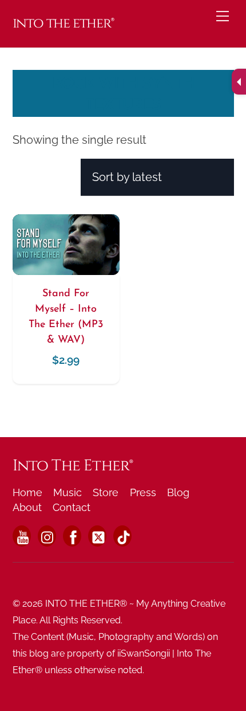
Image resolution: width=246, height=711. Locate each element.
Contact (71, 507)
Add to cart (65, 282)
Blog (178, 492)
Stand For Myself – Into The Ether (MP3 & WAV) (66, 317)
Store (105, 492)
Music (67, 492)
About (27, 507)
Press (143, 492)
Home (27, 492)
